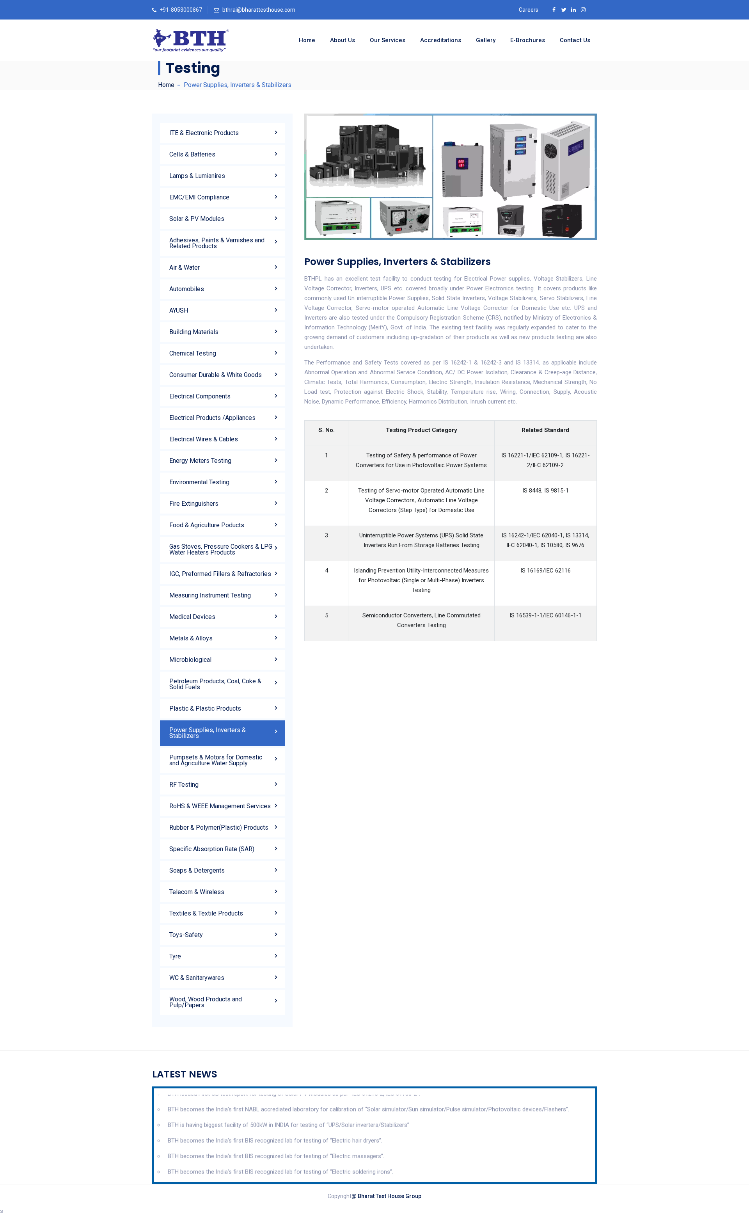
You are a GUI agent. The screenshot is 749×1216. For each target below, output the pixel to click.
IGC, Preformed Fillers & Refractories (220, 574)
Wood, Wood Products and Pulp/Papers (205, 1002)
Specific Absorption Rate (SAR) (211, 849)
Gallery (485, 40)
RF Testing (184, 784)
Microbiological (190, 659)
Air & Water (184, 267)
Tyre (175, 956)
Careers (528, 10)
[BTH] (191, 40)
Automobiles (186, 289)
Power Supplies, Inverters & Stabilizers (207, 733)
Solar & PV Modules (196, 218)
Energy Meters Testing (200, 460)
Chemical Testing (192, 353)
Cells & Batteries (192, 154)
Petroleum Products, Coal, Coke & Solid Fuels (215, 684)
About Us (342, 40)
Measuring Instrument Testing (210, 595)
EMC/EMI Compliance (199, 197)
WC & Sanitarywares (196, 977)
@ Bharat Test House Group (386, 1196)
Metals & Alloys (191, 638)
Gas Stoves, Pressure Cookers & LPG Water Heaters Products (220, 549)
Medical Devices (192, 616)
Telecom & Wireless (196, 892)
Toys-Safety (186, 935)
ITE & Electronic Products (204, 133)
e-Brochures (527, 40)
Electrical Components (200, 396)
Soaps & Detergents (197, 870)
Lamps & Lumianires (197, 176)
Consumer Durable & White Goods (215, 375)
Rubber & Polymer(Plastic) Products (218, 827)
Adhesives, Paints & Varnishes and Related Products (216, 243)
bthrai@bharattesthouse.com (258, 10)
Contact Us (575, 40)
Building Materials (193, 332)
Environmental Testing (199, 482)
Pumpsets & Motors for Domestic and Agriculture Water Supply (215, 760)
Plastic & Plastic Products (205, 708)
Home (307, 40)
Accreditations (440, 40)
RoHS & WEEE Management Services (220, 806)
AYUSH (178, 310)
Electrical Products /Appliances (212, 417)
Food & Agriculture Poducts (206, 525)
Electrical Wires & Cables (203, 439)
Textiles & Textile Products (206, 913)
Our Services (387, 40)
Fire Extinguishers (193, 503)
